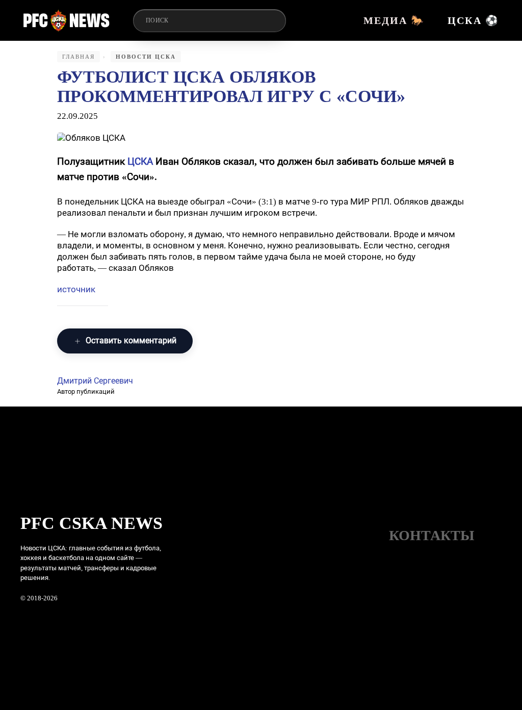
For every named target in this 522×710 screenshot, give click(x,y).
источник (76, 289)
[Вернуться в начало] (66, 20)
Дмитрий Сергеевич (95, 380)
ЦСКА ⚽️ (473, 20)
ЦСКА (140, 161)
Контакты (432, 535)
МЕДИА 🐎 (394, 20)
